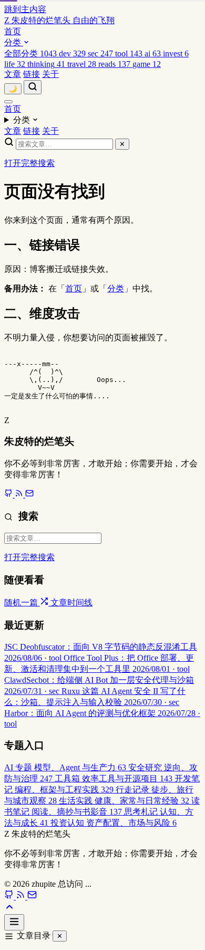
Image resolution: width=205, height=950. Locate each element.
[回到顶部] (9, 909)
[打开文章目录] (14, 922)
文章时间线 (71, 602)
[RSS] (20, 494)
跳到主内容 (25, 9)
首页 (12, 31)
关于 (50, 74)
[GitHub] (9, 494)
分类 (13, 42)
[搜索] (33, 87)
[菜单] (8, 101)
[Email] (29, 494)
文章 (12, 74)
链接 (31, 74)
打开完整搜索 (29, 163)
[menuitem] (31, 53)
